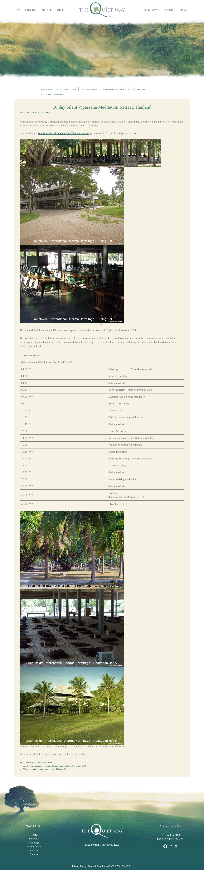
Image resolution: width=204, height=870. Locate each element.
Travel (130, 89)
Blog (60, 9)
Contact (183, 9)
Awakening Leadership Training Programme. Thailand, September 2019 (54, 766)
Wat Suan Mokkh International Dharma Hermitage (64, 133)
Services (168, 9)
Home (34, 834)
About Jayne (151, 9)
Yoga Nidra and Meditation (53, 95)
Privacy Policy (79, 866)
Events (74, 89)
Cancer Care (62, 89)
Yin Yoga (46, 9)
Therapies (30, 9)
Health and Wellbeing (90, 89)
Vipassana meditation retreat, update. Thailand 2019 (46, 769)
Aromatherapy (47, 89)
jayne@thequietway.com (170, 838)
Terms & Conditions (98, 866)
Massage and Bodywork (113, 89)
